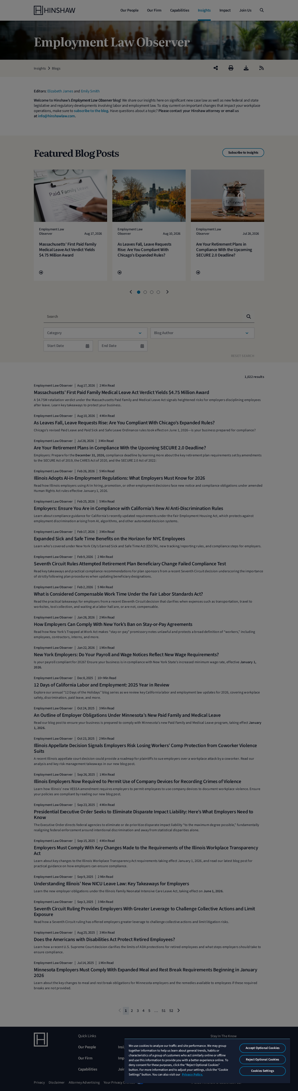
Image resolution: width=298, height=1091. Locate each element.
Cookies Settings (262, 1071)
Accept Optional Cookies (262, 1048)
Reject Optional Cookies (262, 1059)
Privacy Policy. (192, 1074)
